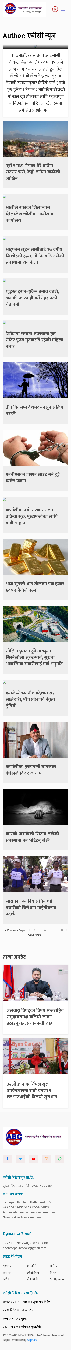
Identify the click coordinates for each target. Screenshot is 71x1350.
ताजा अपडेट (14, 957)
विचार (53, 1272)
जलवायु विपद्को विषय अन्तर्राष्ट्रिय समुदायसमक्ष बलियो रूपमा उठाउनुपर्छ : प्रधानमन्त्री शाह (35, 1017)
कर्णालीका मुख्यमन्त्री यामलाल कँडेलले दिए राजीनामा (31, 770)
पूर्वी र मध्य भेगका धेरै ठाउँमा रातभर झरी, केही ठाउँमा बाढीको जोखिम (33, 172)
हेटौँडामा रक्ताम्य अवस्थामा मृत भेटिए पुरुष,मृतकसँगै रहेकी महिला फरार (34, 340)
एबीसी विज (33, 1272)
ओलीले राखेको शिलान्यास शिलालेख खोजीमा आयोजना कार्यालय (29, 214)
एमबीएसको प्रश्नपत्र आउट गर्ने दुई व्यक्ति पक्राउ (33, 478)
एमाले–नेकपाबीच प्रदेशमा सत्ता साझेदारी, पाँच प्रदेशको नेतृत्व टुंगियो (31, 699)
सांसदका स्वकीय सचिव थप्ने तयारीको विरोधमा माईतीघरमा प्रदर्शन (31, 907)
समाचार (7, 1272)
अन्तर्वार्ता (31, 1266)
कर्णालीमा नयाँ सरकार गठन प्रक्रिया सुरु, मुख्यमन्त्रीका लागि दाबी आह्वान (32, 516)
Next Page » (35, 934)
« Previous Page (15, 930)
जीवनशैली (32, 1279)
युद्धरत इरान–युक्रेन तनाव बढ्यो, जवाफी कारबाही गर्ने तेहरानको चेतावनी (32, 298)
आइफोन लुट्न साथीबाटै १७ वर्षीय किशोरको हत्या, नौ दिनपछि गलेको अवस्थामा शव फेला (35, 256)
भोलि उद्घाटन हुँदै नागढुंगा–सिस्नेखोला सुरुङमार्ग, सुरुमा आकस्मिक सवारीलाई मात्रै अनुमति (34, 657)
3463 (63, 930)
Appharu (32, 1340)
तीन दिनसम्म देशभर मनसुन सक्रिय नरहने (34, 410)
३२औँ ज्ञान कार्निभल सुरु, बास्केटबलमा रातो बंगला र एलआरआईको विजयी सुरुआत (32, 1090)
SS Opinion (57, 1279)
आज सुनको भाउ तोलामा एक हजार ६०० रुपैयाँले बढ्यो (35, 587)
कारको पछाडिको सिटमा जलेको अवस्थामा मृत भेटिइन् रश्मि (32, 837)
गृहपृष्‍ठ (7, 1266)
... (56, 930)
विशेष (6, 1279)
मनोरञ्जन (54, 1266)
